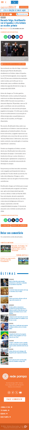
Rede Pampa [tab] (5, 417)
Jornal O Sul (14, 2)
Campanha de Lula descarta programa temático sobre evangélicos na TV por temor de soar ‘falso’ (17, 335)
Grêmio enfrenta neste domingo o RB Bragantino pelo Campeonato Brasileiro (18, 352)
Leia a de (14, 10)
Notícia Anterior (7, 242)
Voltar (6, 225)
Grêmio (3, 17)
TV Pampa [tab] (4, 410)
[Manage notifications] (25, 426)
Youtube (10, 14)
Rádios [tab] (3, 414)
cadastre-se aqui (24, 7)
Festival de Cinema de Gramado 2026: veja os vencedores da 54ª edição (18, 290)
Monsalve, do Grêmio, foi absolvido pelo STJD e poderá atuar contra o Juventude (19, 248)
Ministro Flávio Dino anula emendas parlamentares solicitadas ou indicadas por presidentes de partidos (18, 283)
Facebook (5, 14)
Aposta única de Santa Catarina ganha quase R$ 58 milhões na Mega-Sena (17, 360)
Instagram (2, 14)
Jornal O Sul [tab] (5, 407)
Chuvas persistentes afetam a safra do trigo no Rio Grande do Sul (18, 299)
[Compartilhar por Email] (21, 37)
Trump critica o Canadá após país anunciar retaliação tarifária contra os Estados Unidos (18, 327)
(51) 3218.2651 (17, 387)
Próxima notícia (21, 255)
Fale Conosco (14, 399)
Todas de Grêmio (19, 225)
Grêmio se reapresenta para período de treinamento (8, 260)
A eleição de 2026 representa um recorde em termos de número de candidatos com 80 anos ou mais (18, 318)
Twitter (7, 14)
